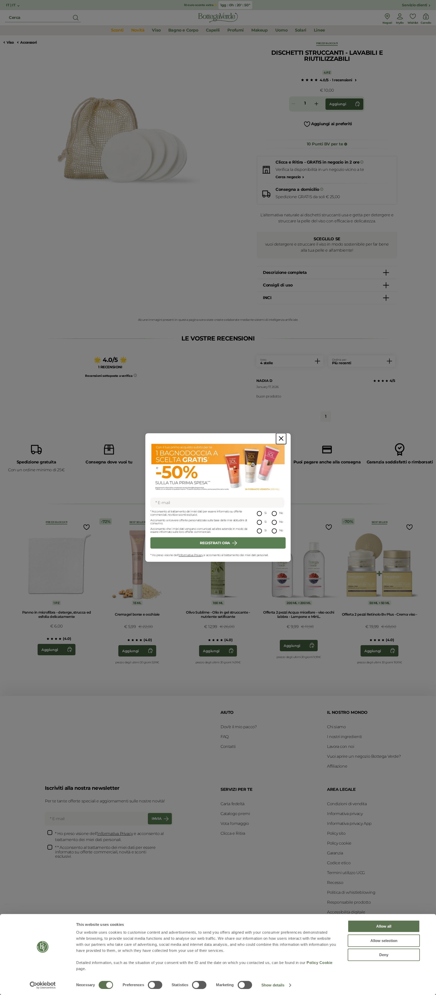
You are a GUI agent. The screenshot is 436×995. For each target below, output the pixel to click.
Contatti (228, 746)
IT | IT (11, 5)
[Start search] (76, 18)
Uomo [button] (281, 30)
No (281, 513)
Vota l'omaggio (235, 823)
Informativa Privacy (191, 555)
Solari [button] (300, 30)
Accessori (28, 42)
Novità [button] (138, 30)
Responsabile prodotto (349, 902)
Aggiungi (337, 104)
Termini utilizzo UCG (346, 872)
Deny (383, 955)
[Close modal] (281, 438)
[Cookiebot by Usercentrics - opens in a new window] (43, 985)
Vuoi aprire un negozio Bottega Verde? (364, 756)
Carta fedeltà (232, 803)
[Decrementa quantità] (293, 104)
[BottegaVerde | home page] (218, 18)
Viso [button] (156, 30)
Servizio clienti (414, 5)
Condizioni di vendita (347, 803)
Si (265, 513)
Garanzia (335, 853)
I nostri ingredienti (344, 736)
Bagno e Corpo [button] (183, 30)
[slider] (308, 80)
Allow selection (383, 940)
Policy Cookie (320, 962)
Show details (272, 985)
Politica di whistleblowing (351, 892)
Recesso (335, 882)
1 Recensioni (342, 80)
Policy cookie (339, 843)
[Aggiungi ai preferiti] (86, 527)
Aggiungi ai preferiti (331, 123)
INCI (267, 297)
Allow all (383, 926)
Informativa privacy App (349, 823)
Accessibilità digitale (346, 912)
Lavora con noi (340, 746)
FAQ (225, 736)
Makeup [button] (259, 30)
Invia (157, 818)
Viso (10, 42)
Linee (319, 30)
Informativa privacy (345, 813)
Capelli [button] (213, 30)
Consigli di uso (278, 285)
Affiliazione (337, 766)
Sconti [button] (117, 30)
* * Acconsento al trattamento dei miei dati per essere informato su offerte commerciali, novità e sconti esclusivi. (105, 852)
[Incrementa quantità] (316, 104)
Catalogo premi (235, 813)
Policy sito (336, 833)
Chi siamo (336, 726)
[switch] (155, 985)
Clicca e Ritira (233, 833)
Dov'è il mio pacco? (239, 726)
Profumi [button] (235, 30)
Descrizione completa (285, 272)
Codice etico (338, 862)
